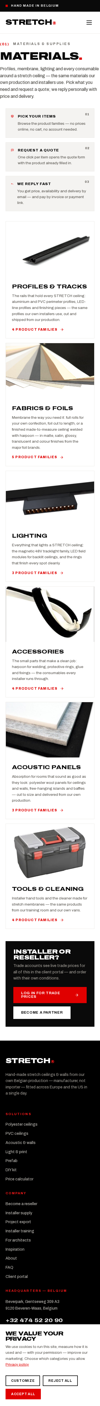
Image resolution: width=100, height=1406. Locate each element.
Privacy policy (17, 1364)
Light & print (16, 1152)
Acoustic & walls (21, 1143)
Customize (22, 1381)
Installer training (20, 1231)
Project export (18, 1222)
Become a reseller (21, 1204)
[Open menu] (89, 22)
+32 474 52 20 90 (34, 1320)
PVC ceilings (17, 1133)
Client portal (17, 1277)
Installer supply (19, 1213)
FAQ (9, 1267)
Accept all (23, 1394)
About (11, 1258)
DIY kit (11, 1170)
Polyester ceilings (22, 1124)
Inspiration (15, 1249)
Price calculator (19, 1179)
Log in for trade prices (40, 995)
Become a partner (42, 1012)
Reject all (60, 1381)
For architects (18, 1240)
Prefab (12, 1161)
